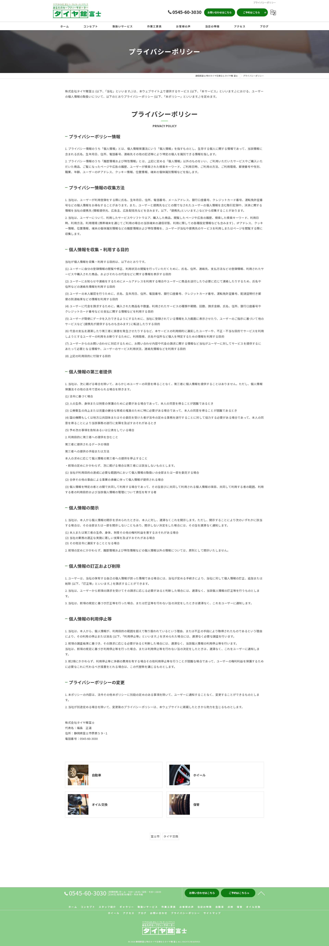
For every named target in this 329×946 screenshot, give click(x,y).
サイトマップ (212, 913)
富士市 (155, 836)
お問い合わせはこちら (220, 12)
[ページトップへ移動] (261, 893)
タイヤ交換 (170, 836)
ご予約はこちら (251, 12)
